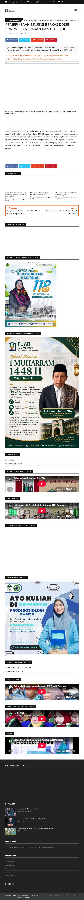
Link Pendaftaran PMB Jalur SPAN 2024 (18, 668)
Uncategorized (55, 20)
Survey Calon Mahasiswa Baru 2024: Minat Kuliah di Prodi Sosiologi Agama (30, 847)
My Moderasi (39, 2)
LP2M (8, 872)
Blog (24, 33)
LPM (7, 869)
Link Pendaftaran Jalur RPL (14, 671)
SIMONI (60, 2)
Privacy (65, 895)
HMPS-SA (28, 2)
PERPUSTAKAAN (11, 876)
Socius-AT (51, 2)
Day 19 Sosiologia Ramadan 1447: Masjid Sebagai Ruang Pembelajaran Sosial (38, 56)
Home (50, 895)
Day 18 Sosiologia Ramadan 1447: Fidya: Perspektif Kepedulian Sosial (35, 59)
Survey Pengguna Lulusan (14, 464)
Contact (73, 895)
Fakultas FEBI (10, 865)
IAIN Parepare (10, 861)
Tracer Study (10, 460)
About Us (57, 895)
